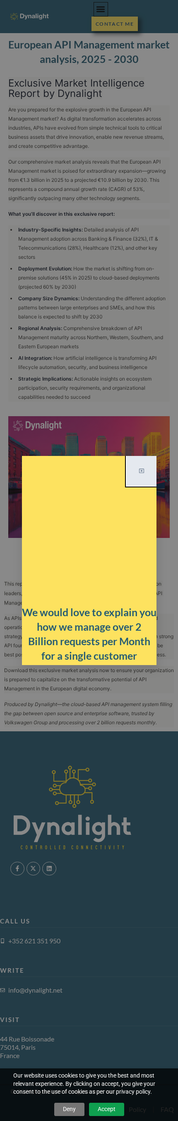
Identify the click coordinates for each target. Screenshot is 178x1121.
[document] (89, 560)
